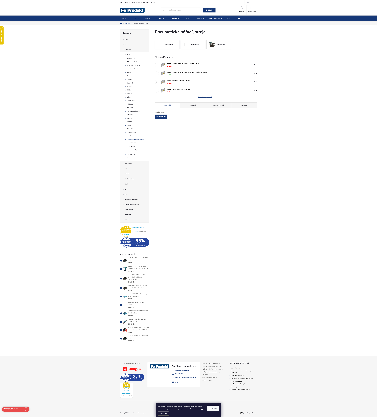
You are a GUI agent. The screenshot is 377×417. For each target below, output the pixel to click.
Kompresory (132, 146)
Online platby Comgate (238, 384)
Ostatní (129, 158)
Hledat (209, 10)
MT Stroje (130, 104)
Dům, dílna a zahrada (131, 199)
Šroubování (130, 83)
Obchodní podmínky (238, 375)
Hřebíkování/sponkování (134, 69)
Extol (126, 184)
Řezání (129, 76)
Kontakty (234, 387)
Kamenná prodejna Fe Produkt (241, 390)
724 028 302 (179, 374)
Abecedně (244, 105)
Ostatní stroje (131, 101)
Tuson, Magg (129, 210)
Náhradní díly (131, 58)
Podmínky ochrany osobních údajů (242, 378)
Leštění (129, 97)
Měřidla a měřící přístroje (134, 136)
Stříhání (129, 94)
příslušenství (132, 143)
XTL (126, 44)
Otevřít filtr (161, 117)
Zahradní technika (132, 62)
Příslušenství (131, 154)
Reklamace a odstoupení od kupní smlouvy (143, 2)
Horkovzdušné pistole (133, 111)
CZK (251, 2)
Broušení (129, 86)
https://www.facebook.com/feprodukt (185, 378)
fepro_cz (177, 382)
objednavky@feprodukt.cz (183, 370)
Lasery (129, 125)
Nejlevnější (167, 105)
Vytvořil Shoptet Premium (249, 413)
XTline (127, 220)
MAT (126, 194)
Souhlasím (213, 408)
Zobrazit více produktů (205, 97)
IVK (126, 189)
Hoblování (130, 108)
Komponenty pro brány (132, 204)
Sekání (129, 90)
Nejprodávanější (218, 105)
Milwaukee (128, 164)
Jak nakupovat (124, 2)
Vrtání (129, 72)
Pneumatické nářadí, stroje (135, 139)
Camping (129, 79)
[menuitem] (125, 19)
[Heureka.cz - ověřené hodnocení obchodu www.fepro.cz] (134, 231)
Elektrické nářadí (132, 132)
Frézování (130, 115)
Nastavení (163, 413)
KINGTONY (128, 49)
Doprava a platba (237, 381)
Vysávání (129, 122)
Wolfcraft (128, 215)
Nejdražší (193, 105)
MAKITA (127, 55)
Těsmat (127, 174)
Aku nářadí (130, 129)
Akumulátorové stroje (133, 65)
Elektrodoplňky (129, 179)
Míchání (129, 118)
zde (202, 409)
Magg (126, 39)
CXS (126, 169)
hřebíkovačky (133, 150)
